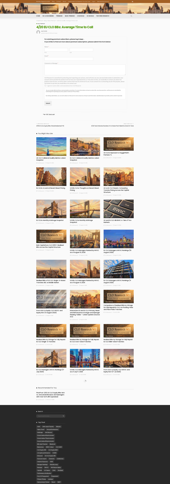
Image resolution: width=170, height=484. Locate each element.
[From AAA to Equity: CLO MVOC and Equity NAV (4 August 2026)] (51, 299)
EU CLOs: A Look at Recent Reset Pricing (50, 188)
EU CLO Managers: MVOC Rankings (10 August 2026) (117, 251)
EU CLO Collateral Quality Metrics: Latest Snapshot (84, 159)
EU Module (90, 16)
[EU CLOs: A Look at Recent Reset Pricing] (51, 176)
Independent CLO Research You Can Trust (79, 1)
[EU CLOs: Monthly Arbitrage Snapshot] (51, 209)
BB (47, 114)
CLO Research (41, 162)
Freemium (59, 16)
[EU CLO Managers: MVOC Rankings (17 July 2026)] (51, 358)
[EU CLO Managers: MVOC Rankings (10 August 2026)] (119, 239)
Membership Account (103, 1)
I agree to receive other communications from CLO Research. (64, 86)
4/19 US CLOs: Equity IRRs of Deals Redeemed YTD (50, 126)
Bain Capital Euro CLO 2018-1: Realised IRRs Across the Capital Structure (50, 246)
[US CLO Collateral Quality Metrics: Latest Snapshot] (51, 146)
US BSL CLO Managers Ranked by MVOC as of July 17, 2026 (84, 371)
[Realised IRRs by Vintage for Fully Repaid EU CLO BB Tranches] (51, 385)
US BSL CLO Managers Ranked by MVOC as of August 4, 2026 (84, 281)
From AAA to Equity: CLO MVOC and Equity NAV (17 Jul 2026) (117, 371)
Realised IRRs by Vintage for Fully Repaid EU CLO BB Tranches (50, 395)
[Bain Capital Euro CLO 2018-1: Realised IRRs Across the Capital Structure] (51, 236)
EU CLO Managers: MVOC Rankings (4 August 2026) (117, 281)
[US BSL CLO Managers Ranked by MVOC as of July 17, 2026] (85, 358)
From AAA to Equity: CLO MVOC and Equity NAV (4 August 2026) (49, 311)
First (45, 52)
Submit (48, 103)
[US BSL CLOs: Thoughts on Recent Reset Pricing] (85, 176)
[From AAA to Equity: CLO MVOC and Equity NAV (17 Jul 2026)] (119, 358)
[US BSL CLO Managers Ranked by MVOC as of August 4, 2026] (85, 269)
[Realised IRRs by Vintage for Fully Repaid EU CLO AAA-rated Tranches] (85, 330)
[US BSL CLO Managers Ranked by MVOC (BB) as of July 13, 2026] (51, 418)
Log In (93, 1)
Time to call (51, 114)
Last (71, 52)
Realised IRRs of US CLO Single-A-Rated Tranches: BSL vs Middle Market (50, 281)
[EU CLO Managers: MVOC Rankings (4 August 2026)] (119, 269)
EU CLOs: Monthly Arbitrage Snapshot (50, 220)
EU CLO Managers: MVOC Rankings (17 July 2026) (50, 371)
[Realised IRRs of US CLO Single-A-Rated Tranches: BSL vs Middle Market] (51, 269)
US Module (80, 16)
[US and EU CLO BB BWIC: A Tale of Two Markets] (119, 209)
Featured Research (102, 16)
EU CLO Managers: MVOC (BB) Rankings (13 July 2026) (118, 401)
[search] (131, 16)
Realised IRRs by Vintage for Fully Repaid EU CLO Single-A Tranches (50, 340)
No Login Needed (48, 16)
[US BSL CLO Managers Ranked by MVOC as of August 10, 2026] (85, 239)
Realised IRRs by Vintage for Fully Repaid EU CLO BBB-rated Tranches (118, 340)
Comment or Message (51, 63)
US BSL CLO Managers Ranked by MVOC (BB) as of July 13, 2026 (50, 431)
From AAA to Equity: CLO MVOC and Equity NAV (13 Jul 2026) (83, 401)
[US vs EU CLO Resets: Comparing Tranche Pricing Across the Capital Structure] (119, 176)
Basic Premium (70, 16)
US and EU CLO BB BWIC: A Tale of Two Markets (117, 221)
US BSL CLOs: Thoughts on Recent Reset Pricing (84, 189)
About (64, 1)
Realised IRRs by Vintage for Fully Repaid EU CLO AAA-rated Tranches (84, 340)
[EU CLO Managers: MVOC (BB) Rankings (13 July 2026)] (119, 388)
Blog (53, 1)
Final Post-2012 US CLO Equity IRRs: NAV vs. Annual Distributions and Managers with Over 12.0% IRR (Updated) (50, 455)
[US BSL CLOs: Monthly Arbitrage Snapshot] (85, 209)
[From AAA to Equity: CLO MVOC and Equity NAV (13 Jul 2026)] (85, 388)
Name (46, 47)
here (81, 39)
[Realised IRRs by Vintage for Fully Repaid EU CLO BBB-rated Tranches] (119, 330)
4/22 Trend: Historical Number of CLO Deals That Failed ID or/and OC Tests (112, 126)
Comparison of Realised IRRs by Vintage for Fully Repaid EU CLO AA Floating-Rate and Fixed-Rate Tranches (118, 307)
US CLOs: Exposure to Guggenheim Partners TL (116, 154)
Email (46, 56)
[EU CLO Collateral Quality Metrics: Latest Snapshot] (85, 146)
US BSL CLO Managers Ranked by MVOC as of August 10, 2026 (84, 251)
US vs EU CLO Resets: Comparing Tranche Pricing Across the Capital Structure (116, 190)
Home (38, 16)
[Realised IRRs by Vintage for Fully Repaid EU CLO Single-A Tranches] (51, 330)
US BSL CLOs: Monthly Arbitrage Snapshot (81, 221)
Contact (58, 1)
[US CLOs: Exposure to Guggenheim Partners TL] (119, 144)
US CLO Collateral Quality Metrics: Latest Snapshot (51, 159)
